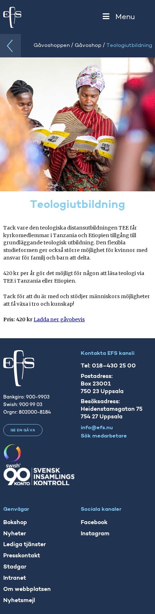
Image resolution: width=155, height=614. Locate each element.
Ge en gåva (23, 430)
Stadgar (14, 567)
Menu (125, 17)
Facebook (94, 523)
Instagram (95, 534)
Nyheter (14, 534)
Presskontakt (21, 556)
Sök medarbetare (104, 436)
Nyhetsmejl (19, 601)
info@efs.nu (97, 428)
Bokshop (15, 523)
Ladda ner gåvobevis (59, 319)
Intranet (14, 578)
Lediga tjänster (24, 545)
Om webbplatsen (27, 589)
